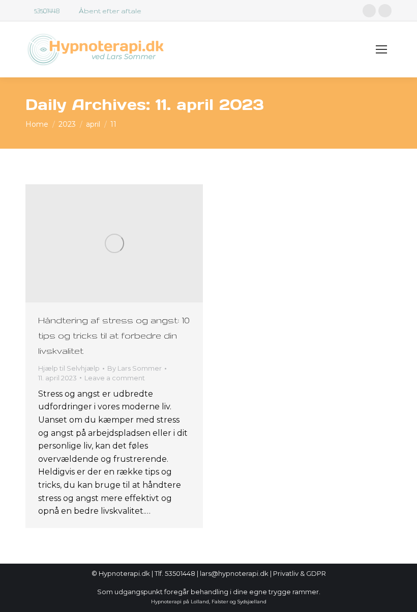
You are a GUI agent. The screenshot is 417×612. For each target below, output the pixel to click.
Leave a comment (114, 378)
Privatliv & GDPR (299, 573)
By (134, 368)
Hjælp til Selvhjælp (69, 368)
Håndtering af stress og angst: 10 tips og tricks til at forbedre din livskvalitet (114, 335)
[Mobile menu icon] (381, 49)
